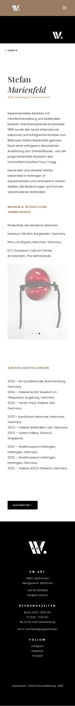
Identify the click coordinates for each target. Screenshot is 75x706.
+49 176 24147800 (37, 590)
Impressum (19, 685)
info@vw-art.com (37, 595)
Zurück (13, 50)
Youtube (37, 655)
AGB (60, 685)
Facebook (37, 651)
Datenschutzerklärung (42, 685)
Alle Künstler (21, 505)
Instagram (37, 646)
